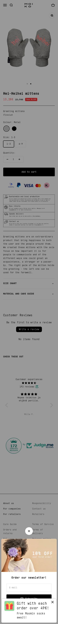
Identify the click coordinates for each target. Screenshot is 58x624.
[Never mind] (52, 603)
